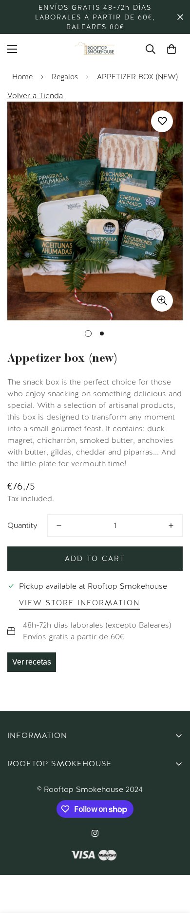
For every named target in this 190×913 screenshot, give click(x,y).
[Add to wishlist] (162, 121)
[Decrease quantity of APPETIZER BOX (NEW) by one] (59, 525)
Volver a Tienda (35, 95)
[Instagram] (95, 833)
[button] (171, 49)
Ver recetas (31, 662)
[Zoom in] (162, 301)
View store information (79, 603)
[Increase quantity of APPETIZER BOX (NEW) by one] (171, 525)
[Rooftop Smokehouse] (95, 49)
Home (22, 77)
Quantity (22, 525)
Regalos (65, 77)
